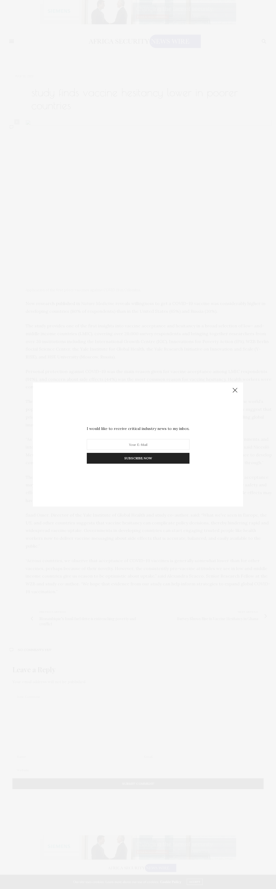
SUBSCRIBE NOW (138, 458)
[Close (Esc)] (235, 390)
